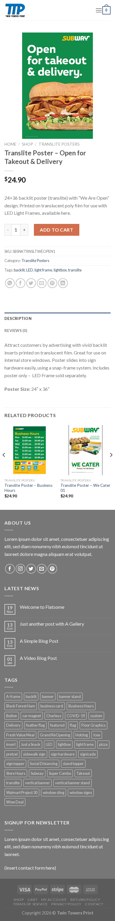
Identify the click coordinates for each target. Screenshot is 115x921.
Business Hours (81, 706)
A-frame (13, 696)
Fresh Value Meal (20, 735)
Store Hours (15, 773)
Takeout (83, 773)
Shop (27, 144)
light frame (43, 270)
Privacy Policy (66, 904)
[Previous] (4, 466)
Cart (32, 899)
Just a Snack (30, 744)
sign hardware (63, 754)
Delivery (13, 725)
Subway (37, 773)
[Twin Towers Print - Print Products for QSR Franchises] (45, 10)
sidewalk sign (34, 754)
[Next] (111, 466)
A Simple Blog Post (39, 641)
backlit (19, 270)
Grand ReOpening (55, 735)
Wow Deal (15, 802)
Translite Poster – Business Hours (28, 488)
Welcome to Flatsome (42, 607)
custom (96, 715)
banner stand (70, 696)
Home (10, 144)
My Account (54, 899)
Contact (94, 904)
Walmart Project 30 (21, 792)
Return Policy (85, 899)
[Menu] (98, 10)
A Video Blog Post (38, 658)
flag (73, 725)
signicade (88, 754)
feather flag (35, 725)
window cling (53, 792)
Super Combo (60, 773)
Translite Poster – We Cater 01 (85, 488)
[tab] (57, 318)
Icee (96, 735)
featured (57, 725)
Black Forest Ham (20, 706)
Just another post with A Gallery (52, 624)
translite (75, 270)
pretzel (12, 754)
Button (11, 715)
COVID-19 (76, 715)
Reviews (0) (15, 330)
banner (48, 696)
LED (29, 270)
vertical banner (37, 782)
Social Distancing (44, 763)
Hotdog (81, 735)
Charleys (53, 715)
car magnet (31, 715)
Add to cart (56, 229)
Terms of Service (30, 904)
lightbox (60, 270)
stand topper (73, 763)
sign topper (15, 763)
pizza (103, 744)
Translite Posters (59, 144)
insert (11, 744)
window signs (81, 792)
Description (18, 318)
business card (51, 706)
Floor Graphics (93, 725)
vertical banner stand (72, 782)
